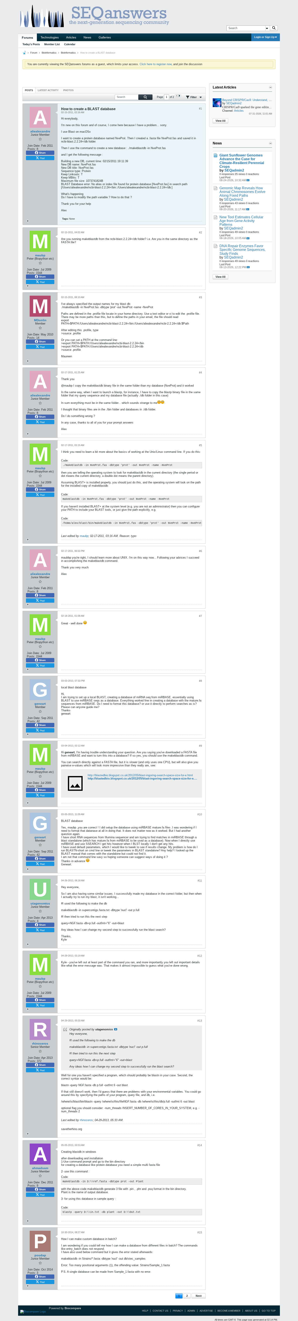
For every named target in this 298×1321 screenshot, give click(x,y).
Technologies (50, 37)
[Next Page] (179, 96)
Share (42, 152)
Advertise (206, 1310)
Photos (68, 90)
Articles (71, 37)
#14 (199, 1145)
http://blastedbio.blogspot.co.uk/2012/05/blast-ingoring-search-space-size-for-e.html (140, 775)
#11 (200, 880)
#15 (199, 1232)
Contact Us (160, 1310)
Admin (191, 1310)
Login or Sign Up (264, 37)
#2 (200, 232)
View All (220, 120)
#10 (199, 814)
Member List (52, 44)
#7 (200, 616)
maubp (84, 536)
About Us (251, 1310)
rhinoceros (86, 1120)
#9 (200, 745)
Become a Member (229, 1310)
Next (199, 1295)
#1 (200, 108)
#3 (200, 297)
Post (42, 158)
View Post (115, 1029)
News (87, 37)
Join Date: (33, 145)
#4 (200, 372)
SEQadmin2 (233, 103)
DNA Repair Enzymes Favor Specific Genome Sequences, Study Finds (242, 249)
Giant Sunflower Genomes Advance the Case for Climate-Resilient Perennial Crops (241, 160)
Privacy (178, 1310)
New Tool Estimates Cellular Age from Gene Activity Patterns (241, 220)
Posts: (31, 149)
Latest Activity (48, 90)
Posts (29, 90)
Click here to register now (155, 64)
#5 (200, 445)
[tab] (28, 90)
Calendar (69, 44)
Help (145, 1310)
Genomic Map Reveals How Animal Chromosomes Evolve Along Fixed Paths (242, 191)
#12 (199, 955)
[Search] (274, 28)
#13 (199, 1020)
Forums (27, 37)
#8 (200, 680)
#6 (200, 551)
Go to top (269, 1310)
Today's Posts (31, 44)
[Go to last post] (248, 180)
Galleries (105, 37)
